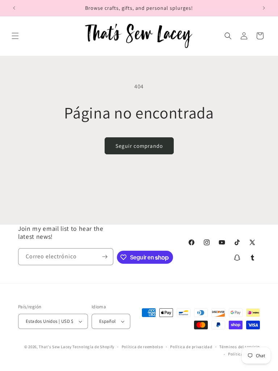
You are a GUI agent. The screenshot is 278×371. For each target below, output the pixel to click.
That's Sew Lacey (55, 346)
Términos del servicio (239, 346)
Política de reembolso (142, 346)
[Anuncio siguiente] (264, 8)
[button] (15, 36)
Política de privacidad (191, 346)
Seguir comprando (139, 145)
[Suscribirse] (105, 256)
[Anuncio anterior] (14, 8)
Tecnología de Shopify (93, 346)
